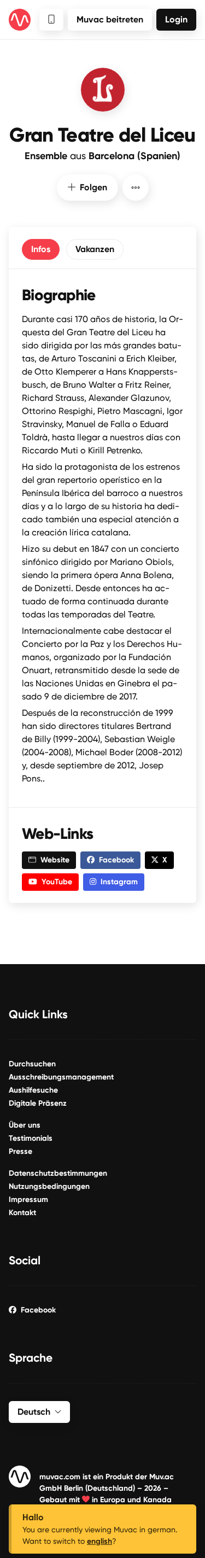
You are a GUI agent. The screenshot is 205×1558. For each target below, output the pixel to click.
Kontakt (22, 1212)
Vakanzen (94, 249)
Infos (40, 249)
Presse (20, 1151)
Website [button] (54, 860)
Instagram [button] (119, 881)
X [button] (164, 860)
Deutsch (33, 1412)
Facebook (38, 1310)
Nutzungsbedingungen (49, 1186)
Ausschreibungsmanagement (61, 1077)
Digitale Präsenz (38, 1103)
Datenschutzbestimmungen (58, 1173)
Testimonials (30, 1138)
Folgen (93, 187)
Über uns (24, 1125)
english (99, 1541)
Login (176, 19)
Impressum (28, 1199)
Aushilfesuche (33, 1090)
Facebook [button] (116, 860)
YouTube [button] (57, 881)
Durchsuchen (32, 1064)
